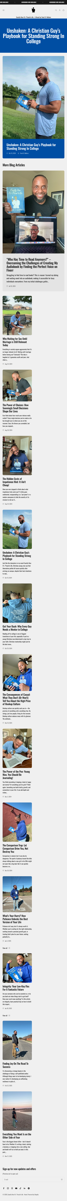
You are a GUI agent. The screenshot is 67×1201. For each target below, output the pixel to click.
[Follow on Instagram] (8, 1188)
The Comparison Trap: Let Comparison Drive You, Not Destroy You (15, 848)
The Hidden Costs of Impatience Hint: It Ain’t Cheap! (14, 482)
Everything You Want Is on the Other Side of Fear (17, 1135)
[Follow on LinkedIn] (24, 1188)
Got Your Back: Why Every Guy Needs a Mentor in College (17, 627)
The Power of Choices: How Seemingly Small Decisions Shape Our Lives (15, 408)
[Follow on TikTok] (20, 1188)
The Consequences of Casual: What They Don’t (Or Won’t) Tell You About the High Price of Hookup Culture (16, 699)
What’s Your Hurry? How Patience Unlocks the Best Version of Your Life (15, 919)
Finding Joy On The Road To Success (15, 1065)
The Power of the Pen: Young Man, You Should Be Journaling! (16, 774)
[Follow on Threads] (12, 1188)
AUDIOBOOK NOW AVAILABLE (35, 2)
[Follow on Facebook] (4, 1188)
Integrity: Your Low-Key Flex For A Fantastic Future (16, 987)
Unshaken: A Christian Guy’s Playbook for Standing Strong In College (31, 146)
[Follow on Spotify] (29, 1188)
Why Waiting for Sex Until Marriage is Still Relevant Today (15, 342)
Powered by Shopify (33, 1194)
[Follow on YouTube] (16, 1188)
